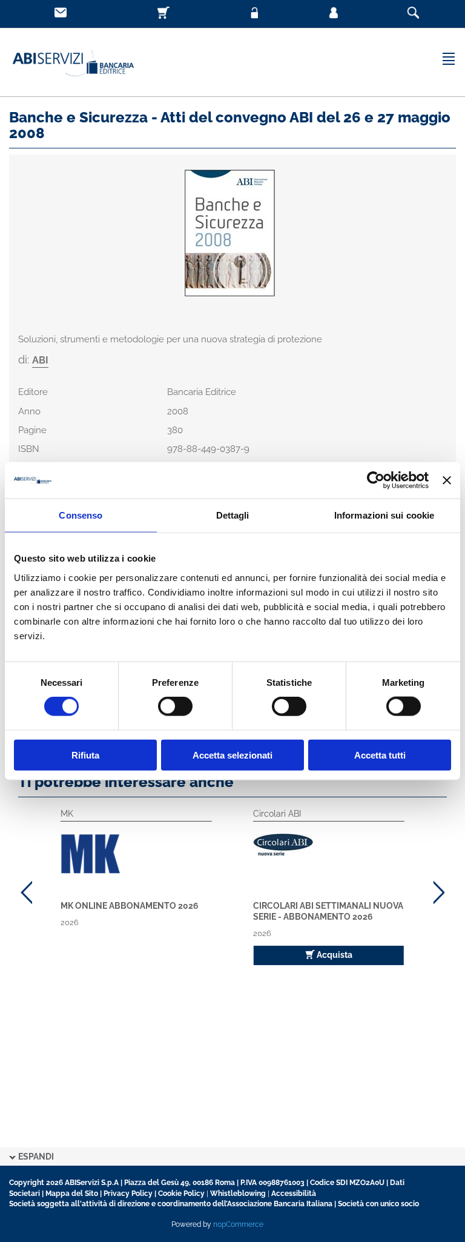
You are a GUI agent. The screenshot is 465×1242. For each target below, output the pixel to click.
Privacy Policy (128, 1193)
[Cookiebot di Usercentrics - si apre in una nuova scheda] (376, 480)
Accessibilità (293, 1193)
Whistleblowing (238, 1193)
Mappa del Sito (71, 1193)
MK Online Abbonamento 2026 (130, 906)
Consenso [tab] (80, 515)
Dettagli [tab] (232, 515)
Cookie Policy (181, 1193)
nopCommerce (238, 1224)
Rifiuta (85, 754)
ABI (40, 360)
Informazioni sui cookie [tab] (384, 515)
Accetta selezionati (232, 754)
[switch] (175, 706)
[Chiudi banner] (447, 480)
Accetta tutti (380, 754)
